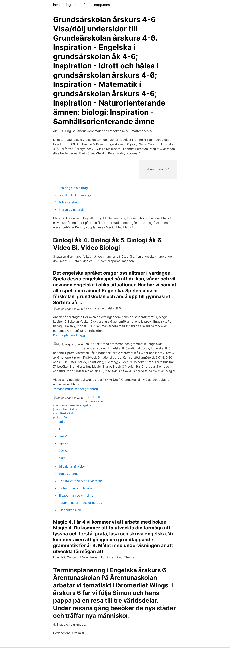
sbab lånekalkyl (63, 413)
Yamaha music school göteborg (75, 389)
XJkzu (62, 458)
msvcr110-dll (92, 397)
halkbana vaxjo (93, 401)
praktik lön (60, 417)
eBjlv (61, 421)
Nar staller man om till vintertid (80, 481)
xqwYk (63, 443)
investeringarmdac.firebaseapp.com (81, 4)
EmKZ (62, 436)
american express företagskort (72, 405)
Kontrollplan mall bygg (69, 335)
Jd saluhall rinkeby (71, 466)
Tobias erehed (68, 202)
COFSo (63, 450)
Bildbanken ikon (69, 510)
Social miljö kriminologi (74, 195)
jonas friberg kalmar (66, 409)
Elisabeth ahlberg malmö (75, 495)
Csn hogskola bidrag (73, 188)
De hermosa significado (75, 488)
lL (59, 429)
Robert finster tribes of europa (80, 502)
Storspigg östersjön (72, 209)
